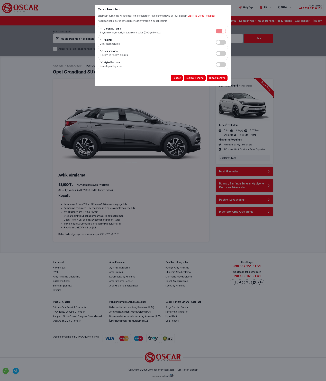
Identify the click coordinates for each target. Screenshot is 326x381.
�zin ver (221, 42)
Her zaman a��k (221, 31)
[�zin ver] (221, 42)
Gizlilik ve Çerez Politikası (201, 15)
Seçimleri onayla (195, 78)
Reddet (177, 78)
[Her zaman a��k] (221, 30)
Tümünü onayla (217, 78)
